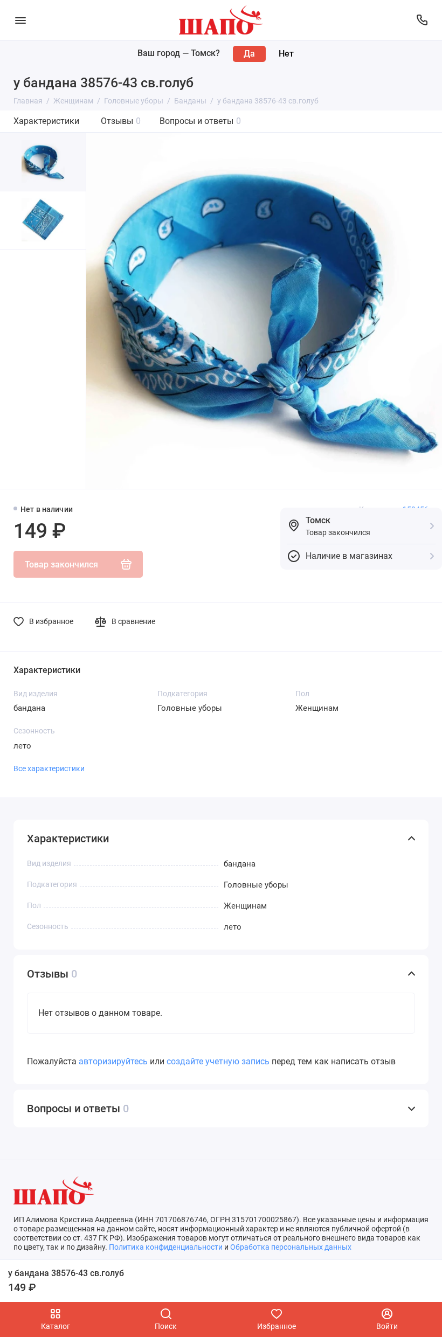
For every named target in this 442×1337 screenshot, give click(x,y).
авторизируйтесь (113, 1061)
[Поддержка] (422, 20)
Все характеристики (49, 768)
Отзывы (121, 121)
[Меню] (20, 20)
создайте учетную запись (218, 1061)
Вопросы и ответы (200, 121)
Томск (318, 520)
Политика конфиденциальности (166, 1247)
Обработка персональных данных (290, 1247)
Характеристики (46, 121)
